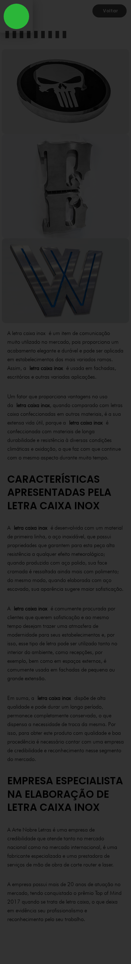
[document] (65, 482)
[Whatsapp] (16, 16)
